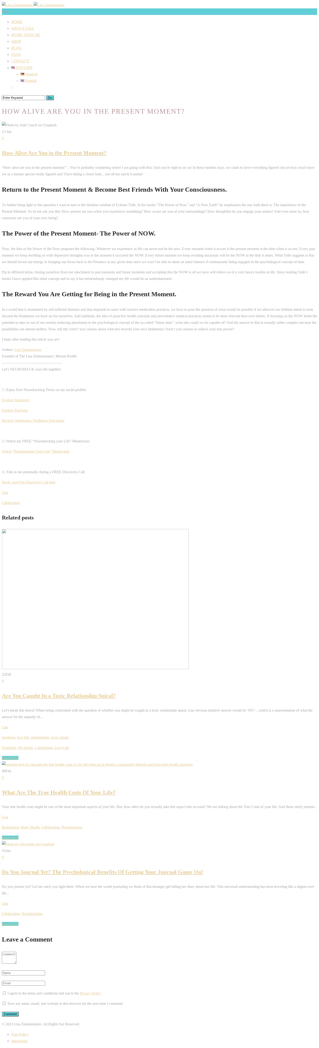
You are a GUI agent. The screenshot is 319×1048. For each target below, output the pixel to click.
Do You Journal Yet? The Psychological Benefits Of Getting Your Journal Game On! (102, 872)
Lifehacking (11, 503)
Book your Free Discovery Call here (29, 482)
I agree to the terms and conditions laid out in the (54, 993)
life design (25, 748)
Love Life (61, 748)
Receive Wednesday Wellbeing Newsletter (33, 421)
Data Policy (19, 1034)
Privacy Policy (90, 993)
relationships (40, 737)
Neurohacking (71, 827)
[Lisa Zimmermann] (33, 5)
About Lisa (22, 28)
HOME (16, 22)
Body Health (30, 827)
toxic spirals (60, 737)
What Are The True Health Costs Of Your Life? (59, 792)
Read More (10, 758)
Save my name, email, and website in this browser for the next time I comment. (65, 1004)
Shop (16, 41)
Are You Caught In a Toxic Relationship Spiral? (59, 696)
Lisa (5, 492)
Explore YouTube (15, 410)
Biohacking (10, 827)
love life (23, 737)
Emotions (9, 748)
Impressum (19, 1041)
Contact (20, 61)
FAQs (16, 54)
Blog (16, 48)
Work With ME (25, 35)
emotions (8, 737)
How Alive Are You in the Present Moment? (54, 153)
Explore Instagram (15, 400)
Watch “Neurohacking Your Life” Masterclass (35, 451)
